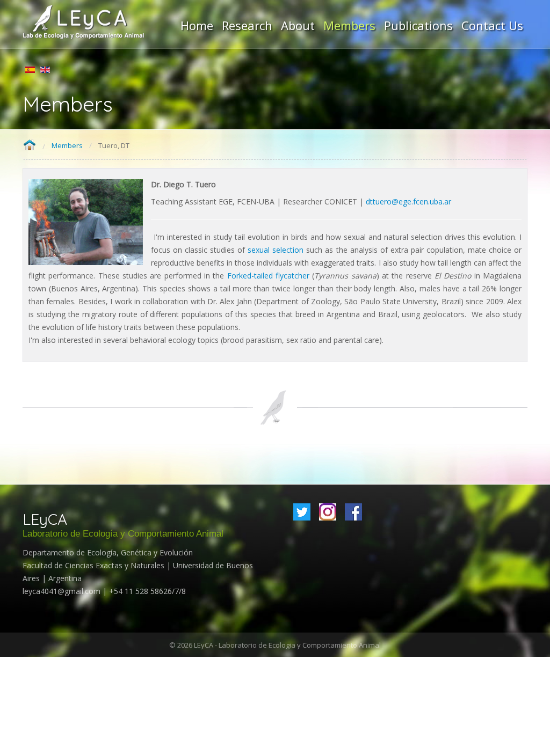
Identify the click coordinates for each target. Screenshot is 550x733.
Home (29, 145)
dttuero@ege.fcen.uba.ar (408, 201)
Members (67, 145)
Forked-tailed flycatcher (268, 275)
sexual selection (275, 250)
